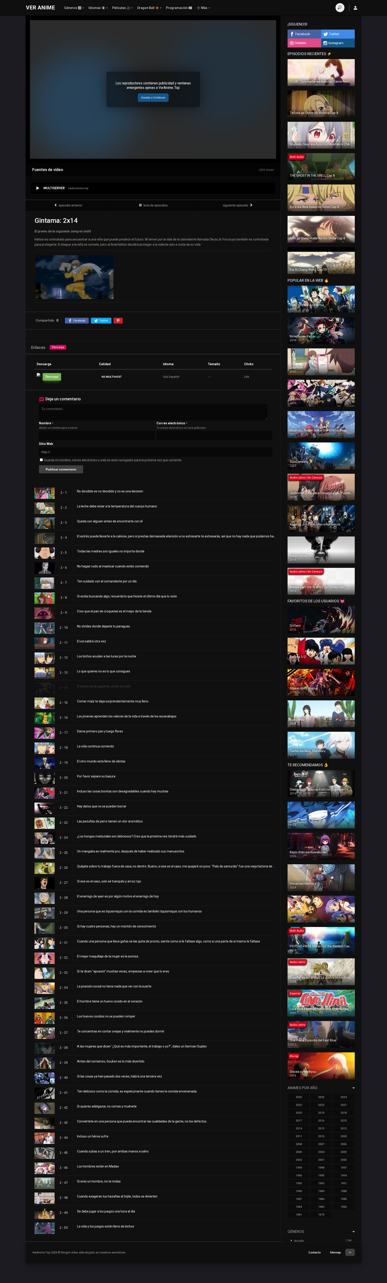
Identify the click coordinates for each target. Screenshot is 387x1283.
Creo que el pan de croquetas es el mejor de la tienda (114, 611)
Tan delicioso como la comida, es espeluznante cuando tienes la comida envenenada (137, 1091)
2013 (321, 1128)
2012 (343, 1128)
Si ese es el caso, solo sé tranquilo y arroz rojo (109, 881)
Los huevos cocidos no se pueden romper (106, 1016)
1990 (299, 1191)
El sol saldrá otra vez (91, 641)
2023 (299, 1105)
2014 (299, 1128)
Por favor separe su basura (96, 776)
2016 (321, 1120)
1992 (321, 1183)
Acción (299, 1240)
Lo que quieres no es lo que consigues (103, 671)
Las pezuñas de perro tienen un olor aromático (110, 821)
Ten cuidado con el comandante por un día (107, 581)
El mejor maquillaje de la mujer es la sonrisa (107, 956)
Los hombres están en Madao (98, 1166)
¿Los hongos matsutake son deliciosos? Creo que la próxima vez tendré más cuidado (136, 836)
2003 (343, 1152)
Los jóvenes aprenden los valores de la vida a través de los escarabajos (126, 716)
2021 (343, 1105)
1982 (343, 1206)
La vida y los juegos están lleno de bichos (105, 1226)
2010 (321, 1136)
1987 (299, 1199)
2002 (299, 1159)
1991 (343, 1183)
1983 (321, 1206)
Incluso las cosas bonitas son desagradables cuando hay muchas (122, 791)
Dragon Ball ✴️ (148, 8)
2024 (343, 1097)
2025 (321, 1097)
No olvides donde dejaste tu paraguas (103, 626)
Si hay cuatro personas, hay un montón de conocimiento (116, 926)
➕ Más (202, 8)
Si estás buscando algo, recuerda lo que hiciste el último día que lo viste (127, 596)
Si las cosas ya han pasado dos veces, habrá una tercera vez (119, 1076)
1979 (321, 1214)
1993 (299, 1183)
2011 (299, 1136)
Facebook (302, 34)
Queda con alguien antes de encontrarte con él (110, 521)
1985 (343, 1199)
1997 (343, 1167)
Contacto (314, 1252)
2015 (343, 1120)
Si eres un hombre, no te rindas (99, 1181)
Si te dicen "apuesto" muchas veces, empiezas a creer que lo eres (123, 971)
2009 (343, 1136)
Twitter (334, 34)
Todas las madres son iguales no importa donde (110, 551)
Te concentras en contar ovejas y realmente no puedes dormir (120, 1031)
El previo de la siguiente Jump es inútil (103, 686)
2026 (299, 1097)
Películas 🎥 (121, 8)
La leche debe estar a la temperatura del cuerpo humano (117, 506)
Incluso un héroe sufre (92, 1136)
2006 (343, 1144)
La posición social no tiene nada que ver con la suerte (114, 986)
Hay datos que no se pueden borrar (101, 806)
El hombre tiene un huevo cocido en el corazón (109, 1001)
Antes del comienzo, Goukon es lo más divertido (110, 1061)
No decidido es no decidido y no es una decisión (110, 491)
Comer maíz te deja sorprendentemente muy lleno (112, 701)
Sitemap (335, 1252)
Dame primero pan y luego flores (100, 731)
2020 (299, 1112)
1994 (343, 1175)
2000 (343, 1159)
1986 (321, 1199)
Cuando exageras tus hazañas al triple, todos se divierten (117, 1196)
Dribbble (300, 43)
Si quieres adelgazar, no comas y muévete (107, 1106)
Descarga (58, 347)
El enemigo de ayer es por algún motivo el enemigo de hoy (118, 896)
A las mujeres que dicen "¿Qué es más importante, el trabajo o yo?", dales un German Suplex (142, 1046)
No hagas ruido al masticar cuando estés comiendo (113, 566)
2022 (321, 1105)
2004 (321, 1152)
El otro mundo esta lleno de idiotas (101, 761)
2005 (299, 1152)
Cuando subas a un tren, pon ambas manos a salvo (113, 1151)
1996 (299, 1175)
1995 (321, 1175)
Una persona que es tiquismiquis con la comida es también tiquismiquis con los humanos (139, 911)
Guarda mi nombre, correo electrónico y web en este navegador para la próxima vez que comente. (113, 460)
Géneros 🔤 (73, 8)
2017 (299, 1120)
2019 (321, 1112)
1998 (321, 1167)
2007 (321, 1144)
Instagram (335, 43)
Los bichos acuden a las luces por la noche (106, 656)
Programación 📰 (179, 8)
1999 (299, 1167)
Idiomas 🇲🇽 (96, 8)
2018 (343, 1112)
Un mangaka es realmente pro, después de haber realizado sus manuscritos (130, 851)
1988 (343, 1191)
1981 (299, 1214)
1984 (299, 1206)
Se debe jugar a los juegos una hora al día (106, 1211)
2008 (299, 1144)
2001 (321, 1159)
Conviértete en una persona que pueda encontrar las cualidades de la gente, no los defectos (141, 1121)
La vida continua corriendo (95, 746)
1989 (321, 1191)
